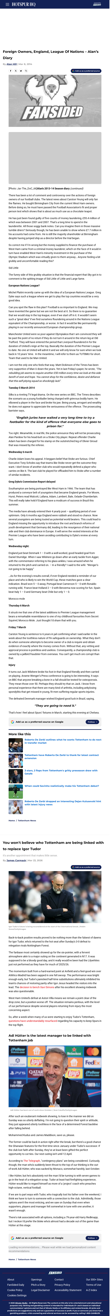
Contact (59, 1279)
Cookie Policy (14, 1290)
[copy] (26, 71)
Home (12, 820)
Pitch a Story (38, 1284)
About (10, 1279)
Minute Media (21, 1303)
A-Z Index (91, 1290)
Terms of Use (93, 1284)
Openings (36, 1279)
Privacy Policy (62, 1284)
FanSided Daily (15, 1284)
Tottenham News (27, 820)
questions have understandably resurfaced (33, 1020)
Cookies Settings (16, 1295)
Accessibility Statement (68, 1290)
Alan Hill (12, 64)
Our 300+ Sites (94, 1279)
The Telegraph (31, 1160)
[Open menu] (7, 4)
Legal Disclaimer (40, 1290)
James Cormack (16, 860)
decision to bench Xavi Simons (37, 987)
